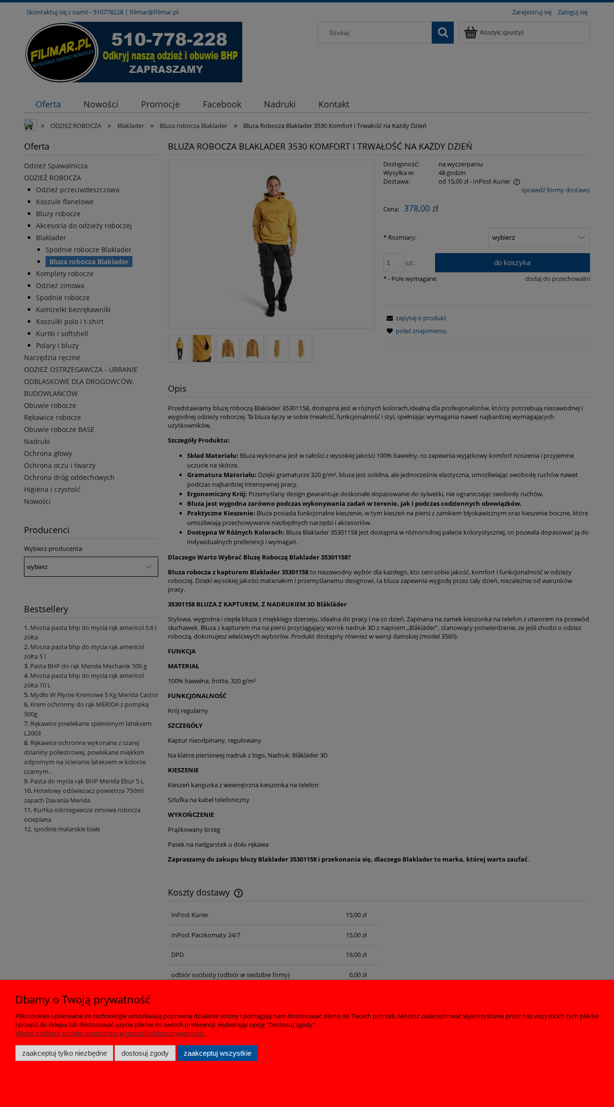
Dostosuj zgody (145, 1053)
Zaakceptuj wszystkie (217, 1053)
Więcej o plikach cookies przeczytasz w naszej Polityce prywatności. (110, 1033)
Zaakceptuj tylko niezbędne (64, 1053)
